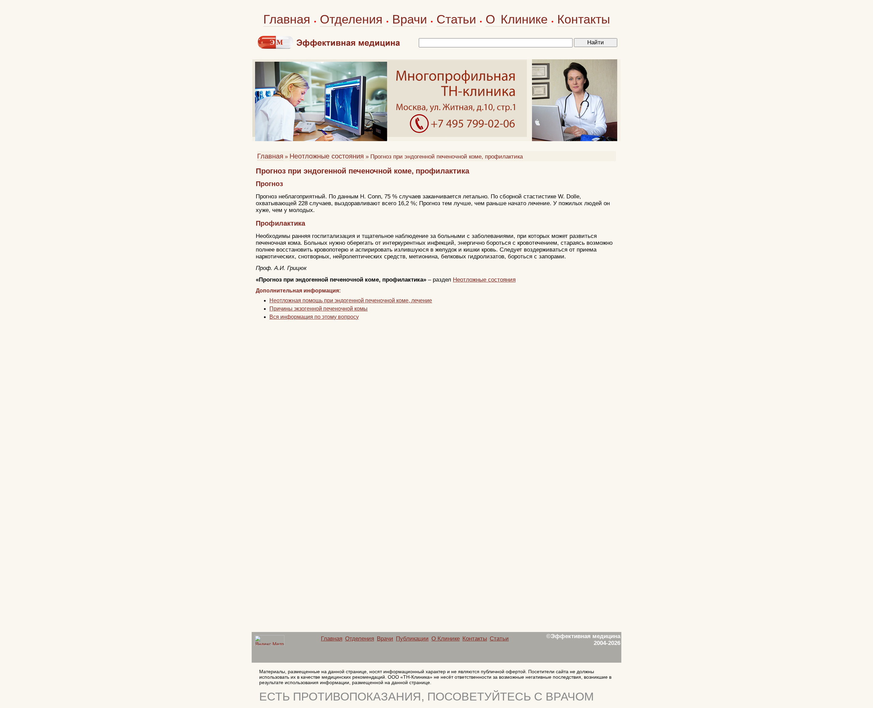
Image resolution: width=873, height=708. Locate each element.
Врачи (409, 19)
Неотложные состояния (327, 156)
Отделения (351, 19)
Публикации (412, 638)
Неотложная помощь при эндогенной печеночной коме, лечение (350, 300)
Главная (286, 19)
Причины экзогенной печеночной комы (318, 309)
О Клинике (517, 19)
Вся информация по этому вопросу (314, 317)
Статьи (456, 19)
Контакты (583, 19)
